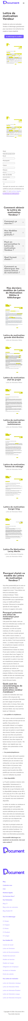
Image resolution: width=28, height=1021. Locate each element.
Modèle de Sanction (9, 959)
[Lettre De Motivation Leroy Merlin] (14, 532)
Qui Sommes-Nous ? (9, 896)
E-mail (5, 179)
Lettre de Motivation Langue (11, 994)
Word (4, 151)
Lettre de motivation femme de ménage (14, 465)
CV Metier (6, 928)
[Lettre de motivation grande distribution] (14, 317)
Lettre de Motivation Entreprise (14, 554)
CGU (7, 191)
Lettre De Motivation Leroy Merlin (14, 550)
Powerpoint (6, 160)
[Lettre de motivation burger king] (14, 489)
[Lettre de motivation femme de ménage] (14, 447)
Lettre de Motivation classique (12, 983)
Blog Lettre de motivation (10, 907)
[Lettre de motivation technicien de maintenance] (14, 402)
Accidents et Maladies (9, 970)
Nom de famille (7, 175)
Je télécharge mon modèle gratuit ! (10, 193)
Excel (4, 156)
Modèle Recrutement (9, 956)
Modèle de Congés (8, 963)
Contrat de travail (8, 945)
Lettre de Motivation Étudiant (11, 990)
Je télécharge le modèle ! (14, 36)
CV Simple (6, 921)
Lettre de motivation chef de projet (14, 378)
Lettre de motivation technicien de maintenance (14, 422)
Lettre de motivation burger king (14, 508)
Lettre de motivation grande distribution (14, 336)
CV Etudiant (6, 932)
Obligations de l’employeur (11, 967)
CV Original (6, 925)
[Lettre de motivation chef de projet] (14, 360)
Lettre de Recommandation (11, 952)
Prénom (5, 170)
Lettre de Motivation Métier (14, 340)
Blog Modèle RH (7, 911)
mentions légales (16, 191)
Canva (5, 165)
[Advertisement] (14, 93)
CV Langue (6, 936)
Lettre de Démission (9, 948)
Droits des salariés (8, 974)
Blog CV (5, 903)
